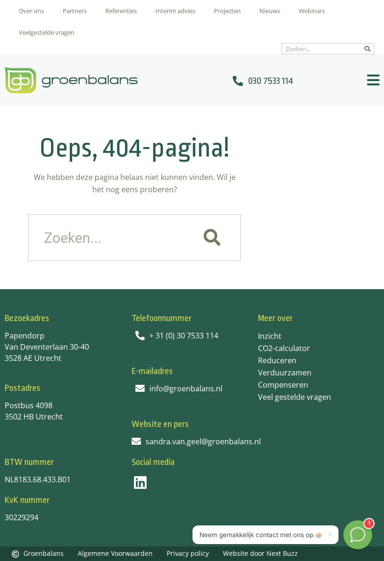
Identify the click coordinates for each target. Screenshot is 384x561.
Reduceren (277, 360)
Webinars (312, 11)
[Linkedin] (140, 482)
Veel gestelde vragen (294, 397)
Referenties (121, 11)
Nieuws (269, 11)
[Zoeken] (367, 49)
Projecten (227, 11)
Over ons (31, 11)
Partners (75, 11)
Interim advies (175, 11)
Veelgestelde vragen (46, 32)
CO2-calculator (284, 348)
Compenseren (283, 385)
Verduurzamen (284, 372)
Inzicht (269, 336)
